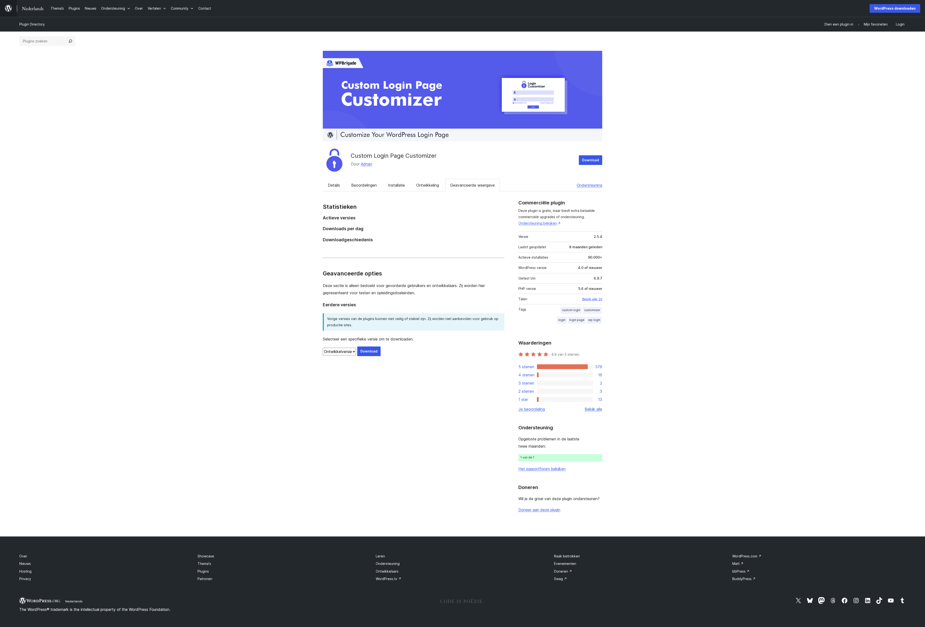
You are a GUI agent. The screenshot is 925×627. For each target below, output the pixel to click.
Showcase (206, 556)
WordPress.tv (388, 579)
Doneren (563, 571)
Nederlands (74, 601)
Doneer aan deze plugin (539, 509)
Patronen (205, 579)
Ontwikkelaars (387, 571)
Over (23, 556)
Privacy (25, 579)
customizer (592, 310)
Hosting (25, 571)
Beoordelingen (364, 185)
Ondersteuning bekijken (537, 223)
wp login (594, 320)
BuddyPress (744, 579)
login (561, 320)
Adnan (366, 164)
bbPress (741, 571)
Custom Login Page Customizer (393, 155)
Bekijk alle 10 (592, 299)
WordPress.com (746, 556)
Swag (560, 579)
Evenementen (565, 564)
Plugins (203, 571)
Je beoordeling (531, 409)
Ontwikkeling (427, 185)
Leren (380, 556)
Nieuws (25, 564)
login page (576, 320)
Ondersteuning (589, 185)
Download (590, 160)
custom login (571, 310)
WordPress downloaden (895, 8)
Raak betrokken (567, 556)
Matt (738, 564)
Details (334, 185)
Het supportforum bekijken (542, 468)
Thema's (204, 564)
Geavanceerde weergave (472, 185)
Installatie (396, 185)
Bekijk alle (593, 409)
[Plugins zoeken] (70, 41)
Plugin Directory (32, 24)
